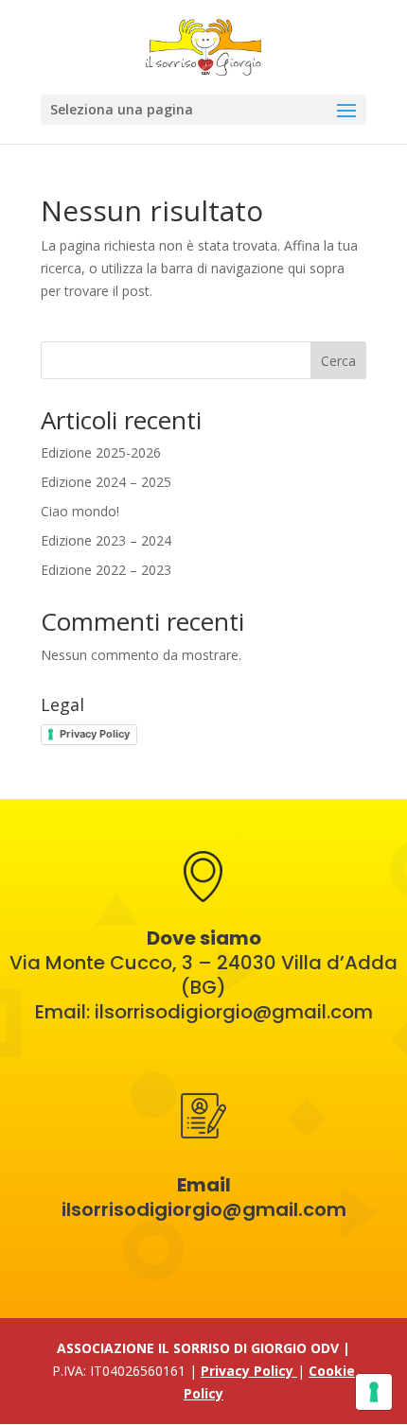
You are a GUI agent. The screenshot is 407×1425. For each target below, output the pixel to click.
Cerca (338, 361)
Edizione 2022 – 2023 (106, 570)
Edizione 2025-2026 (101, 452)
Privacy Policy (95, 733)
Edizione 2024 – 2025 (106, 482)
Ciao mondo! (80, 511)
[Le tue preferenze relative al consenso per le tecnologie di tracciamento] (374, 1392)
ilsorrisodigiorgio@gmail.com (234, 1012)
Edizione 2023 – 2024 (106, 540)
